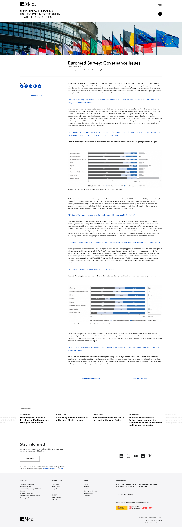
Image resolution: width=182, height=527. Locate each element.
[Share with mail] (39, 86)
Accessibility (143, 517)
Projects (55, 488)
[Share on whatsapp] (31, 86)
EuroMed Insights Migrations (52, 468)
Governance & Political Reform (30, 495)
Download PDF (37, 95)
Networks (55, 484)
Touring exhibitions (90, 491)
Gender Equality (25, 486)
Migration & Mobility (26, 493)
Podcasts (87, 486)
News (86, 484)
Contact (87, 495)
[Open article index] (160, 14)
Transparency (88, 493)
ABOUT (54, 499)
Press (86, 488)
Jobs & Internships (125, 494)
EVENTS (55, 495)
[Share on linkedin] (35, 86)
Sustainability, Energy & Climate (30, 488)
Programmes (56, 486)
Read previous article (91, 378)
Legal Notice (153, 517)
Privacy (160, 517)
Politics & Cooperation (27, 484)
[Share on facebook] (26, 86)
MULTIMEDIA (56, 497)
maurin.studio (157, 523)
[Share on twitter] (22, 86)
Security (22, 491)
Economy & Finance (26, 498)
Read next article (139, 378)
